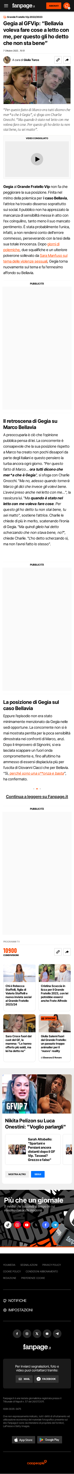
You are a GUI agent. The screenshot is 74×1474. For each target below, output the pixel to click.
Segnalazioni (28, 1264)
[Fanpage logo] (23, 5)
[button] (67, 60)
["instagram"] (17, 1224)
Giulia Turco (31, 60)
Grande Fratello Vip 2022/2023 (25, 17)
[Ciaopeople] (37, 1463)
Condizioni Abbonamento (42, 1271)
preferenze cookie (33, 1278)
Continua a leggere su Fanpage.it (37, 796)
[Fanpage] (37, 1347)
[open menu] (4, 6)
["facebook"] (45, 1224)
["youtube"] (26, 1224)
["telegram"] (55, 1224)
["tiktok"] (8, 1224)
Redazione (9, 1278)
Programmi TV (11, 942)
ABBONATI (54, 6)
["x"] (36, 1224)
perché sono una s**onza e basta (37, 773)
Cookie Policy (12, 1271)
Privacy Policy (51, 1264)
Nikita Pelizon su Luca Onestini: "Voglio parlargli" (35, 1124)
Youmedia (9, 1264)
